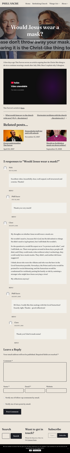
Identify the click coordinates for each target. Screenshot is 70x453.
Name (6, 386)
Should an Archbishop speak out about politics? (56, 144)
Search (16, 436)
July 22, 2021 (13, 170)
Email (28, 386)
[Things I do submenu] (59, 3)
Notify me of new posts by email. (18, 404)
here (22, 108)
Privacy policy (36, 450)
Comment (8, 361)
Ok (30, 450)
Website (49, 386)
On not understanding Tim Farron (12, 144)
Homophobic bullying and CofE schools (33, 132)
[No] (68, 448)
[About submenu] (67, 3)
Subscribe (62, 435)
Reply (11, 190)
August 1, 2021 (13, 225)
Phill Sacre (10, 3)
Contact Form (32, 440)
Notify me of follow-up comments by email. (22, 398)
